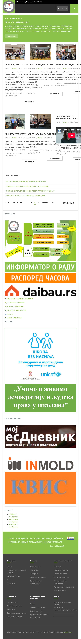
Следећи (44, 202)
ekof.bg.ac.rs (13, 527)
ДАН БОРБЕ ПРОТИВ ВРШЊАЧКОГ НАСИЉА (67, 117)
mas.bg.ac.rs (13, 522)
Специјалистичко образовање (60, 582)
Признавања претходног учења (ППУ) (39, 616)
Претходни (17, 202)
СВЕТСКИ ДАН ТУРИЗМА (16, 64)
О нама (32, 604)
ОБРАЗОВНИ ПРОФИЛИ (17, 22)
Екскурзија (34, 574)
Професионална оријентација (36, 582)
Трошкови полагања (61, 577)
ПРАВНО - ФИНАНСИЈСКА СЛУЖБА (16, 571)
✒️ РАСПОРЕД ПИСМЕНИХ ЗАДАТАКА (19, 299)
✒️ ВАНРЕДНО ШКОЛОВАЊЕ (15, 310)
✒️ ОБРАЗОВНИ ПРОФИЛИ (14, 303)
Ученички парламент (37, 577)
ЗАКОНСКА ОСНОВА (37, 607)
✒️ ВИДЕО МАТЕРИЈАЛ (13, 318)
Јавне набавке (12, 602)
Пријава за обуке (36, 611)
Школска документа (14, 606)
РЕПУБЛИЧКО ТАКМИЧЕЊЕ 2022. (46, 134)
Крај (53, 202)
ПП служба (11, 583)
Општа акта (11, 609)
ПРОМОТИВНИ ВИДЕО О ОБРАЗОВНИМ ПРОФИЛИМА (25, 196)
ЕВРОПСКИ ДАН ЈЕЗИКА (41, 64)
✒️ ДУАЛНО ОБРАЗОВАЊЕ (14, 306)
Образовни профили (13, 18)
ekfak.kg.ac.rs (13, 524)
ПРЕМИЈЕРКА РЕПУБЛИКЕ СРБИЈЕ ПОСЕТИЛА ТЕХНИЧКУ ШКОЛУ (30, 191)
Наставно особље (13, 576)
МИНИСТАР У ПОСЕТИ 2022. (18, 134)
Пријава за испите (60, 574)
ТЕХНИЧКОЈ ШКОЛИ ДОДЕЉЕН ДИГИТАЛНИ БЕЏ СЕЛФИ (27, 186)
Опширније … (11, 36)
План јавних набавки (14, 617)
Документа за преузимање (16, 613)
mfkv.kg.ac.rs (13, 519)
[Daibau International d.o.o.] (40, 290)
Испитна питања (60, 591)
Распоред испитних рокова (64, 587)
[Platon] (9, 6)
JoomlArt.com (67, 632)
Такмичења (34, 570)
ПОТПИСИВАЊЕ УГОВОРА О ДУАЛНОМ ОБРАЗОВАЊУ (26, 181)
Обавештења (58, 567)
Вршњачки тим (35, 567)
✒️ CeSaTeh (9, 314)
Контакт (61, 8)
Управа (9, 567)
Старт (8, 202)
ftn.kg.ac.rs (12, 514)
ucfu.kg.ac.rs (13, 517)
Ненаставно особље (14, 580)
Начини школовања (61, 570)
